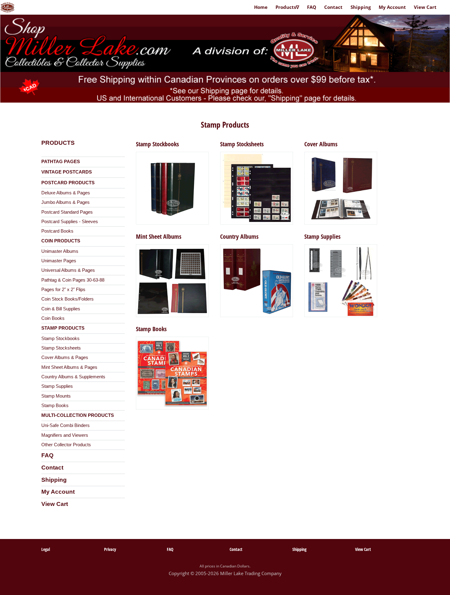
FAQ (47, 455)
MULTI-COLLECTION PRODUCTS (77, 415)
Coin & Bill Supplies (60, 308)
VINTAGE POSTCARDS (66, 172)
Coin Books (53, 318)
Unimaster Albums (59, 251)
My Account (58, 491)
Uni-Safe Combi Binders (65, 425)
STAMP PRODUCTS (62, 328)
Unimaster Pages (58, 260)
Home (261, 7)
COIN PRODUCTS (60, 240)
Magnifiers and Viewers (64, 435)
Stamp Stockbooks (60, 338)
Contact (52, 467)
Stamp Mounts (56, 396)
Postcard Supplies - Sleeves (69, 221)
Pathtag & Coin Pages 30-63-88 (72, 280)
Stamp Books (55, 405)
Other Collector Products (66, 444)
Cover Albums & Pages (64, 357)
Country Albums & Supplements (73, 376)
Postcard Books (57, 231)
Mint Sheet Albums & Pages (69, 367)
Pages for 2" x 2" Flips (63, 289)
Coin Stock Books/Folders (67, 299)
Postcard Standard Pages (67, 212)
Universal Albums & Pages (68, 270)
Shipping (54, 480)
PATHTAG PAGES (60, 161)
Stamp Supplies (57, 386)
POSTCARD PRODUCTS (68, 182)
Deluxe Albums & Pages (65, 192)
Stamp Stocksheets (61, 348)
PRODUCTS (58, 143)
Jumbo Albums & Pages (65, 202)
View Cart (54, 504)
